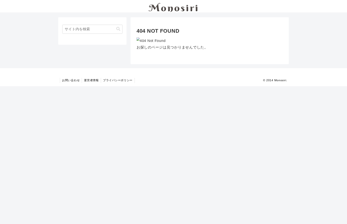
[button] (118, 29)
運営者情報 (91, 80)
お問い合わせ (71, 80)
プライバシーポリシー (118, 80)
